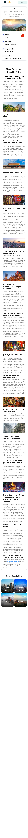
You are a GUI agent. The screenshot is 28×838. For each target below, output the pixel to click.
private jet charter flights (13, 561)
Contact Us (23, 2)
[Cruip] (8, 2)
